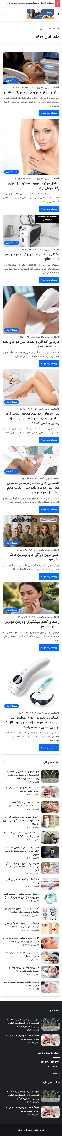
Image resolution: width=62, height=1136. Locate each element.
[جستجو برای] (58, 15)
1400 (48, 28)
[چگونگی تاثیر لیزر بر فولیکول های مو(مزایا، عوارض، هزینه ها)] (50, 928)
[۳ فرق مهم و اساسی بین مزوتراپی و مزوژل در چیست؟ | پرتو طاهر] (50, 943)
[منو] (4, 15)
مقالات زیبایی (51, 87)
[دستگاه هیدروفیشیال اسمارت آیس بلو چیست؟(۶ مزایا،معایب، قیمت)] (50, 898)
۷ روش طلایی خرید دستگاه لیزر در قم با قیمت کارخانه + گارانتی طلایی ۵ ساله (21, 820)
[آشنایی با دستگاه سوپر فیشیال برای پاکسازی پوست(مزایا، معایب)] (50, 913)
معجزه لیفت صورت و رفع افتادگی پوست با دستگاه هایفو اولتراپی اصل (22, 867)
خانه (55, 28)
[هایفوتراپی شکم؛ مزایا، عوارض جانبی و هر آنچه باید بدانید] (50, 957)
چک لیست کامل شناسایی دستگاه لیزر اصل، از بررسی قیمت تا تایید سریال (22, 851)
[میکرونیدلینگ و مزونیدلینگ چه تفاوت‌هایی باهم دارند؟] (50, 972)
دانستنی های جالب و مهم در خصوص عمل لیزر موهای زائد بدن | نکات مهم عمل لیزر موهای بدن (33, 488)
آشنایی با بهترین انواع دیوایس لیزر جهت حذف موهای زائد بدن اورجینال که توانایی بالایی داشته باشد (31, 722)
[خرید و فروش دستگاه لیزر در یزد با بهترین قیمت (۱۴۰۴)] (50, 837)
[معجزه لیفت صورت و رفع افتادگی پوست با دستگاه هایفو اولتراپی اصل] (50, 868)
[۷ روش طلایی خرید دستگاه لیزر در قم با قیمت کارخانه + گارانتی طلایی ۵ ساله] (50, 821)
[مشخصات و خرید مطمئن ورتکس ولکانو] (50, 884)
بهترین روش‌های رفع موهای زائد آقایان (31, 92)
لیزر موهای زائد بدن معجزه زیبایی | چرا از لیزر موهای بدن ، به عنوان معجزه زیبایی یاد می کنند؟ (32, 418)
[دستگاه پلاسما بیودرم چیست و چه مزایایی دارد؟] (50, 987)
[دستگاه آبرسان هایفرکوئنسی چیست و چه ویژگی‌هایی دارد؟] (50, 807)
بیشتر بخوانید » (49, 113)
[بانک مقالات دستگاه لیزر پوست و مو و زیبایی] (40, 14)
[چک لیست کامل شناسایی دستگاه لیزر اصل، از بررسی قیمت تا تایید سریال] (50, 852)
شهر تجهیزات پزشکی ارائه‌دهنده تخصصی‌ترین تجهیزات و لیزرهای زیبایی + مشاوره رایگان (22, 775)
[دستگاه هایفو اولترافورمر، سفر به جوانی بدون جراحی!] (50, 792)
